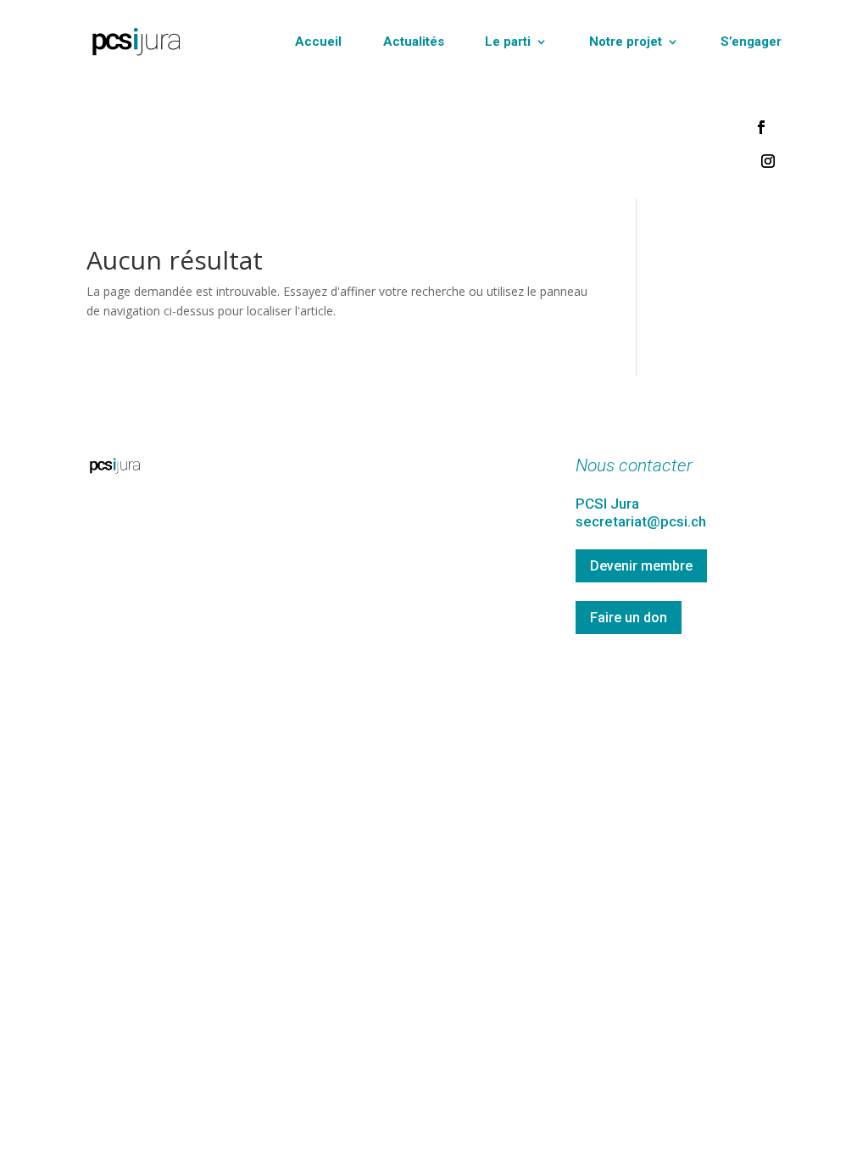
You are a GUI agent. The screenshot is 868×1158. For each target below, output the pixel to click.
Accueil (318, 41)
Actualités (413, 41)
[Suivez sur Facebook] (761, 127)
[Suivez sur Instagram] (768, 161)
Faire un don (628, 618)
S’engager (751, 41)
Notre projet (625, 41)
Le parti (508, 41)
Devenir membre (641, 566)
